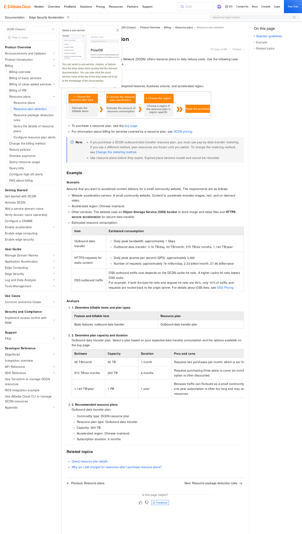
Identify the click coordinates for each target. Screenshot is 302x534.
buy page (131, 126)
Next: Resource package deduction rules (210, 483)
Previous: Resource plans (87, 483)
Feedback (161, 502)
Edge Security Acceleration (46, 17)
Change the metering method (116, 152)
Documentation (15, 17)
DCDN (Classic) (127, 27)
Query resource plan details (90, 461)
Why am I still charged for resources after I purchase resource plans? (117, 467)
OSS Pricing (225, 287)
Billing (167, 27)
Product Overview (150, 27)
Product (237, 49)
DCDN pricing (183, 131)
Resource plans (184, 27)
